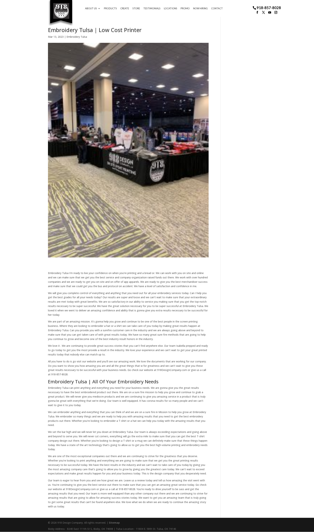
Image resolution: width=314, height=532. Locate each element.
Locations (170, 8)
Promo (185, 8)
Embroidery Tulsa (77, 36)
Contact (217, 8)
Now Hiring (200, 8)
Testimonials (151, 8)
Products (110, 8)
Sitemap (114, 522)
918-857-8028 (269, 8)
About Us (91, 8)
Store (136, 8)
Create (124, 8)
